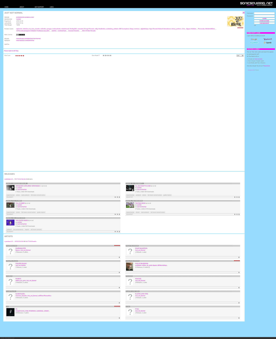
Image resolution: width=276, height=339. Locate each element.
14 (22, 241)
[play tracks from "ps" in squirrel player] (119, 318)
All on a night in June (143, 186)
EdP (120, 29)
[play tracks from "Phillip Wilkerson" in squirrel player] (239, 273)
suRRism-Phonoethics (44, 295)
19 (32, 241)
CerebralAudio (62, 31)
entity (96, 29)
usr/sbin (19, 188)
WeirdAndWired (210, 29)
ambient (138, 195)
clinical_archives (176, 29)
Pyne (128, 306)
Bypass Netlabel (191, 29)
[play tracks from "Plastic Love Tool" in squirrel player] (239, 303)
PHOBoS (9, 276)
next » (34, 241)
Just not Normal (22, 189)
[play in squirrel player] (10, 189)
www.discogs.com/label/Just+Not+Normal (28, 38)
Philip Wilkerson (132, 246)
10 (21, 179)
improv (27, 229)
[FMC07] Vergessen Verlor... (16, 183)
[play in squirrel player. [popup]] (240, 56)
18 (30, 241)
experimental (10, 195)
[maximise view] (244, 13)
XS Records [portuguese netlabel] (26, 31)
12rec (183, 29)
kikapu (132, 29)
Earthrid (54, 31)
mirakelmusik (65, 29)
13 (26, 179)
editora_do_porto (147, 265)
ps (7, 306)
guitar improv (167, 195)
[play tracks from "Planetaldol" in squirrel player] (119, 303)
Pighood (129, 276)
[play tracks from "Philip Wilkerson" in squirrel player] (239, 257)
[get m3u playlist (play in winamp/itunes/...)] (119, 197)
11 (22, 179)
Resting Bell (73, 29)
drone (18, 195)
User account (258, 59)
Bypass (18, 250)
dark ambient (25, 195)
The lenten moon (22, 220)
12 (24, 179)
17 (28, 241)
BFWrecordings (162, 265)
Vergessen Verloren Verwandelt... (28, 186)
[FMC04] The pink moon (134, 201)
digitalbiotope (145, 29)
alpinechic (19, 29)
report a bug (250, 5)
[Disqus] (122, 85)
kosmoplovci (125, 29)
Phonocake (201, 29)
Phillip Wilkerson (132, 261)
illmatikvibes (102, 29)
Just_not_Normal (25, 250)
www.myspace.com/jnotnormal (25, 40)
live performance (18, 229)
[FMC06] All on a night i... (134, 183)
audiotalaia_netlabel (112, 29)
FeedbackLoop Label (43, 31)
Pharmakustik (11, 246)
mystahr (18, 19)
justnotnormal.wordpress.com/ (25, 17)
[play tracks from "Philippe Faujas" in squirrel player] (119, 273)
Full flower (20, 203)
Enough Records (89, 29)
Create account (264, 21)
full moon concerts (36, 229)
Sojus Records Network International (160, 29)
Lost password (264, 23)
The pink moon (140, 203)
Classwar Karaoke (73, 31)
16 (26, 241)
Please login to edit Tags (11, 51)
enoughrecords (20, 311)
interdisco (26, 29)
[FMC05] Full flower (13, 201)
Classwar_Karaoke (21, 295)
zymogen (49, 29)
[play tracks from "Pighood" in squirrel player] (239, 288)
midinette (43, 29)
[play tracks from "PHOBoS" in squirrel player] (119, 288)
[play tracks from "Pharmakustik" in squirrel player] (119, 257)
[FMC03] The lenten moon (15, 218)
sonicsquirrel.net (251, 70)
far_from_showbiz (34, 29)
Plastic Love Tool (132, 291)
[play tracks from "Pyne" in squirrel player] (239, 318)
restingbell (138, 265)
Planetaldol (11, 291)
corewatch (80, 29)
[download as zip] (117, 197)
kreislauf (136, 29)
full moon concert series (38, 195)
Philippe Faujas (11, 261)
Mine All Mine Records (89, 31)
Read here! (266, 66)
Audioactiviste (56, 29)
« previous (7, 179)
